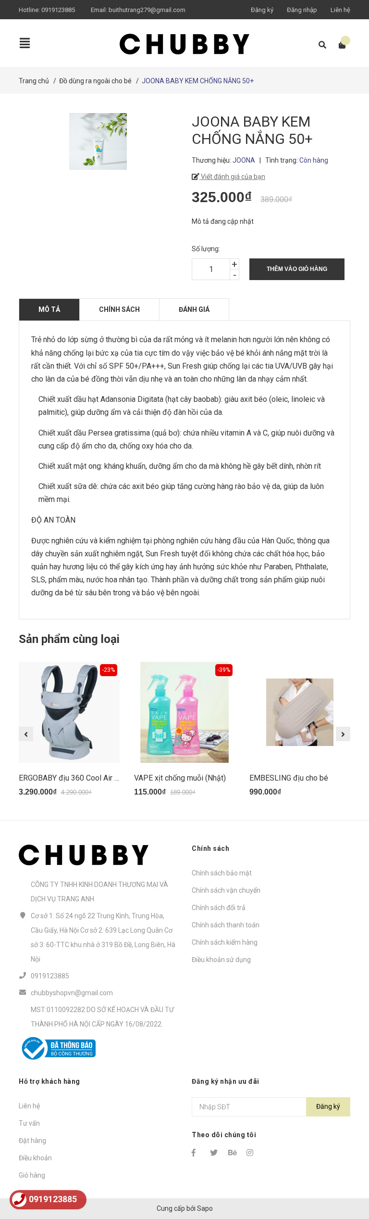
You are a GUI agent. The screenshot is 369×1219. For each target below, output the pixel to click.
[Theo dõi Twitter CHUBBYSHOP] (215, 1152)
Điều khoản (35, 1158)
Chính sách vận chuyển (226, 890)
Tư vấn (29, 1123)
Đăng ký (262, 9)
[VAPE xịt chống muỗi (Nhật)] (184, 712)
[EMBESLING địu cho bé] (299, 712)
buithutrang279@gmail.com (147, 9)
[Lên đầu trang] (342, 1172)
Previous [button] (26, 734)
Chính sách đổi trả (219, 907)
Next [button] (343, 734)
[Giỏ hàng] (338, 45)
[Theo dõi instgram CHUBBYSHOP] (251, 1152)
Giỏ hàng (32, 1175)
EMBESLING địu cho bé (288, 778)
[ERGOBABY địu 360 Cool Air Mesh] (69, 712)
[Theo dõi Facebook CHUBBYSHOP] (196, 1152)
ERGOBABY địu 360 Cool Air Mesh (76, 778)
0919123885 (58, 9)
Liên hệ (340, 9)
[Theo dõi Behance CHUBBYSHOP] (233, 1152)
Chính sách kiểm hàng (225, 942)
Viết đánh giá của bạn (232, 176)
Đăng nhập (302, 9)
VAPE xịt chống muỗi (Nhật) (180, 778)
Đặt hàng (32, 1140)
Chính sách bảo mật (222, 873)
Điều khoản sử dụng (221, 959)
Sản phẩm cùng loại (69, 639)
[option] (69, 734)
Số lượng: (206, 249)
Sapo (205, 1208)
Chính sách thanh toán (225, 925)
